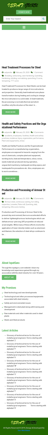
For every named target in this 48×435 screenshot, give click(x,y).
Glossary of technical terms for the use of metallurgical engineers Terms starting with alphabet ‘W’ (24, 363)
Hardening (6, 78)
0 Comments (38, 132)
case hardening (28, 76)
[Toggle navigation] (24, 27)
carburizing (16, 76)
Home (7, 46)
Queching (29, 204)
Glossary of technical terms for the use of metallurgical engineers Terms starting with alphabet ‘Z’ (24, 338)
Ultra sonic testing (18, 207)
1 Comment (38, 72)
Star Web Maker (24, 430)
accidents (8, 136)
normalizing (22, 78)
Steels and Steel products (14, 320)
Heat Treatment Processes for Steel (21, 67)
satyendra (8, 72)
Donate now (24, 12)
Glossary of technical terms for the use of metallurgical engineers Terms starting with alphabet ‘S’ (24, 397)
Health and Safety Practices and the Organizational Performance (24, 125)
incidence (13, 138)
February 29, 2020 (22, 72)
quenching (32, 78)
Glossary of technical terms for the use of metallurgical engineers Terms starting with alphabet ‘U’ (24, 380)
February (26, 46)
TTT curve (15, 81)
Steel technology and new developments (20, 293)
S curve (39, 78)
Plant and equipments (10, 141)
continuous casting (23, 202)
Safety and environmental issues (17, 303)
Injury (20, 138)
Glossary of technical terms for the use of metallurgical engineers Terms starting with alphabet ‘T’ (24, 388)
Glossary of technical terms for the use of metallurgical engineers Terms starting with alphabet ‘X (24, 354)
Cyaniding (38, 76)
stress (22, 141)
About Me (9, 277)
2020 (16, 46)
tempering (6, 81)
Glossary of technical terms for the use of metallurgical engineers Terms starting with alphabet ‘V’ (24, 371)
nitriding (14, 78)
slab (35, 204)
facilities (25, 136)
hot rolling (35, 202)
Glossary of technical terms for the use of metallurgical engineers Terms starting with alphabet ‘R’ (26, 405)
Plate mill (21, 204)
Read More (10, 112)
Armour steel (10, 202)
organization (27, 138)
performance (38, 138)
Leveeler (14, 204)
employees (17, 136)
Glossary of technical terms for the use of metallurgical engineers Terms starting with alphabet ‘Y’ (24, 346)
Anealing (8, 76)
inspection (6, 204)
